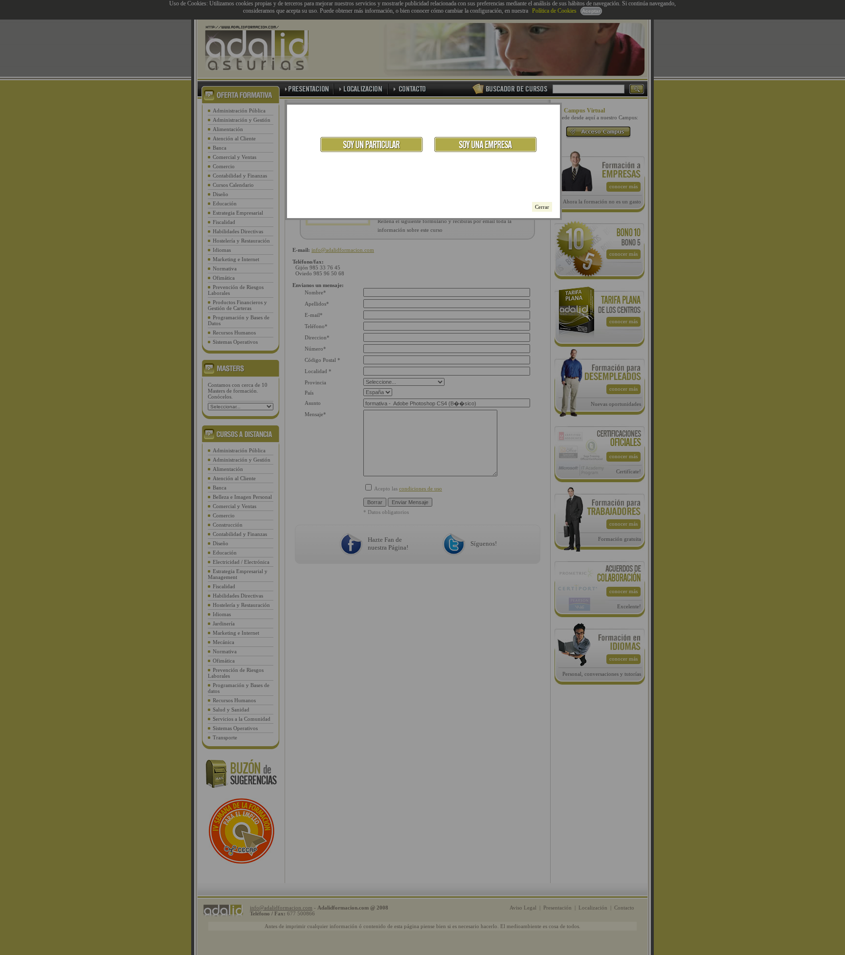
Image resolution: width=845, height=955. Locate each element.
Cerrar (542, 207)
